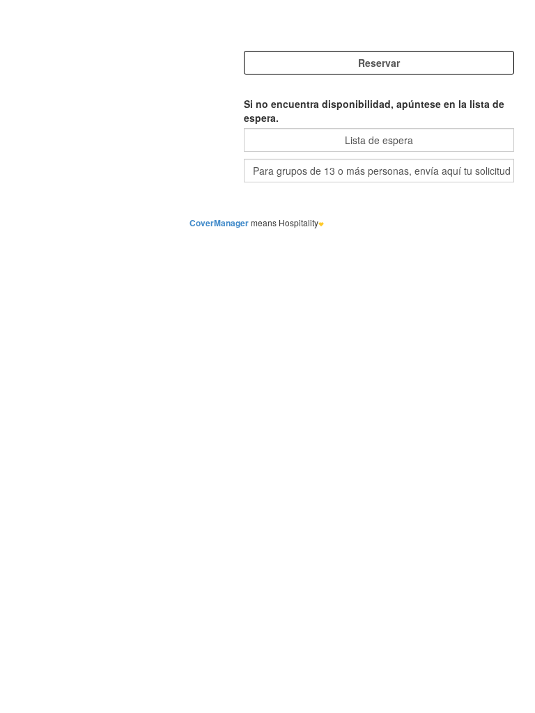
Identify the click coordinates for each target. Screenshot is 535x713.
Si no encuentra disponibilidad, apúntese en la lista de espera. (374, 111)
